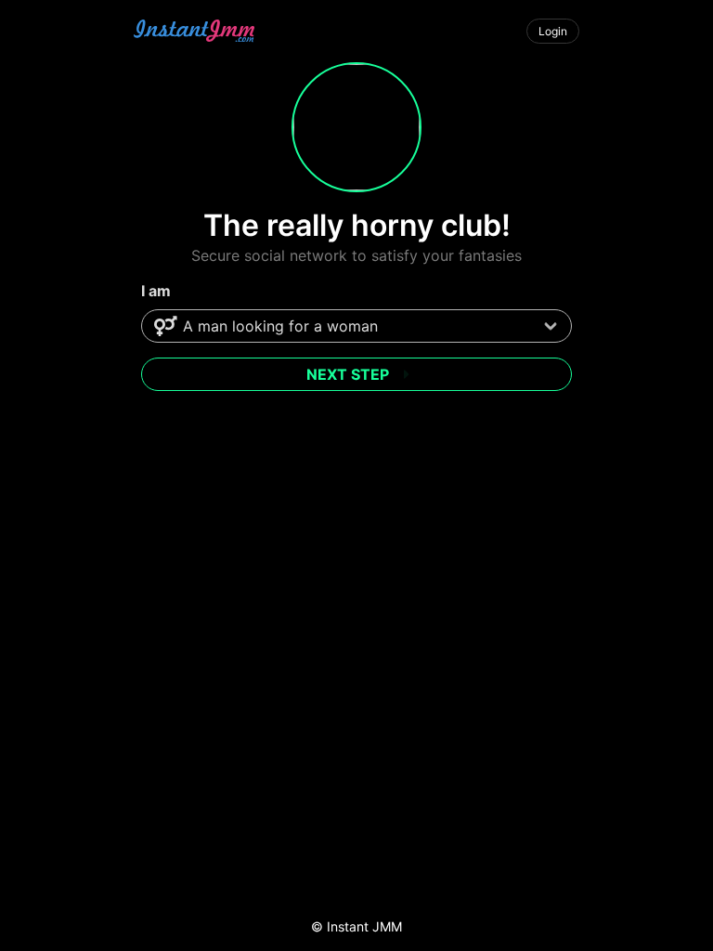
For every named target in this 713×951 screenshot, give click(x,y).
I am (156, 290)
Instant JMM (364, 926)
